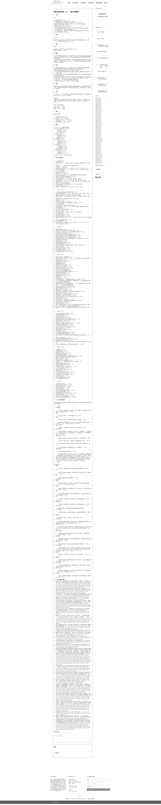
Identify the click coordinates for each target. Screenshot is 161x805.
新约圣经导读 (56, 731)
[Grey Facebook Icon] (79, 796)
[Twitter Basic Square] (98, 177)
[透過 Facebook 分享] (54, 735)
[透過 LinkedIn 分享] (60, 735)
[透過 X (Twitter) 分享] (57, 735)
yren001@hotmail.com (76, 782)
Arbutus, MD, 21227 (83, 798)
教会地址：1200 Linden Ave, (72, 798)
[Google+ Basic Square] (100, 177)
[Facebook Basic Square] (96, 177)
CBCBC (57, 1)
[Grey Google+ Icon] (81, 796)
